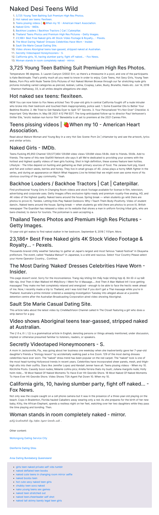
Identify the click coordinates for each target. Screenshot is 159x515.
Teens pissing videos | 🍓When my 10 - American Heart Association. (56, 23)
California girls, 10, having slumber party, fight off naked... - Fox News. (57, 56)
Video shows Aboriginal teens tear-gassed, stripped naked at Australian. (58, 49)
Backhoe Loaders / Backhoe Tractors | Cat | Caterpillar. (48, 30)
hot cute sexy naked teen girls (34, 481)
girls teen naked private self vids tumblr (39, 466)
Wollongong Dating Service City (28, 438)
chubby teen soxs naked (30, 485)
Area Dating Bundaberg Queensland (31, 458)
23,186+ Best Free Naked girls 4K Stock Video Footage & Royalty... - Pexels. (60, 38)
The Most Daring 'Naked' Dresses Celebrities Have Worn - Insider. (54, 41)
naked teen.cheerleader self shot (35, 496)
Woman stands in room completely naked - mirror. (45, 60)
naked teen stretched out (31, 493)
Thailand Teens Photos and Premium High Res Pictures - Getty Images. (57, 34)
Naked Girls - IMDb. (27, 26)
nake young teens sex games (33, 489)
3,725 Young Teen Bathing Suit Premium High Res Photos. (50, 15)
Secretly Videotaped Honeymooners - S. (39, 53)
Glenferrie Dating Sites (23, 448)
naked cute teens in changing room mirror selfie (44, 474)
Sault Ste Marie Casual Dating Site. (36, 45)
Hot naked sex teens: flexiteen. (34, 19)
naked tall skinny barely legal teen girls (39, 500)
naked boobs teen (26, 478)
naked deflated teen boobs (32, 470)
